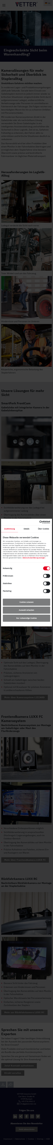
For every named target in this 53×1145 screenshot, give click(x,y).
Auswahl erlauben (26, 610)
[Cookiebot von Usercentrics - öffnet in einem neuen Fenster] (39, 522)
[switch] (46, 576)
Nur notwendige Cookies (26, 618)
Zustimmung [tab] (9, 529)
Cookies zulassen (26, 602)
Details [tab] (26, 529)
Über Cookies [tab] (43, 529)
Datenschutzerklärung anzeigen (34, 558)
